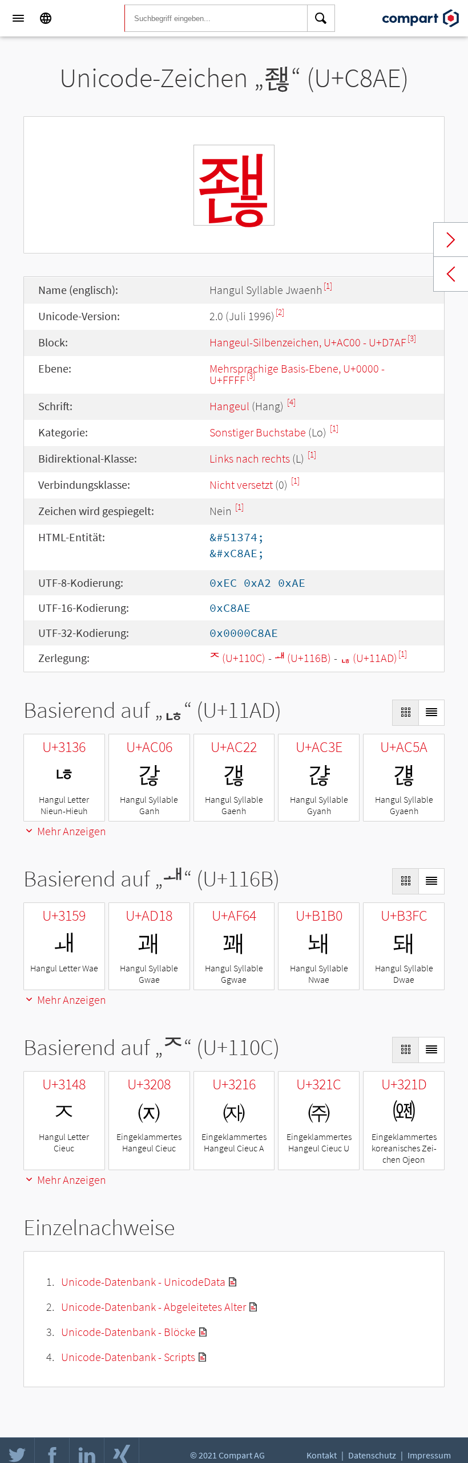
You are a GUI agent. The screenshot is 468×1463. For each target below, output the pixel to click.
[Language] (45, 18)
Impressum (429, 1455)
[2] (280, 312)
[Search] (321, 18)
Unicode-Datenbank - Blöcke (128, 1332)
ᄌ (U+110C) (237, 658)
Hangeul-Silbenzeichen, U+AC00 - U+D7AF (307, 342)
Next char (451, 240)
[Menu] (18, 18)
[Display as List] (431, 713)
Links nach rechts (249, 458)
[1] (328, 285)
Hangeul (229, 406)
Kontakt (321, 1455)
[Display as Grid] (405, 713)
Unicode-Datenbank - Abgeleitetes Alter (153, 1306)
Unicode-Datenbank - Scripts (128, 1357)
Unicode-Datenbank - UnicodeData (143, 1281)
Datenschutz (372, 1455)
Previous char (451, 274)
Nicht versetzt (241, 484)
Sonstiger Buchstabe (257, 432)
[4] (291, 402)
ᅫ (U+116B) (303, 658)
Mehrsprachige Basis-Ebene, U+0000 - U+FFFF (297, 374)
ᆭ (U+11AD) (368, 658)
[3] (412, 338)
